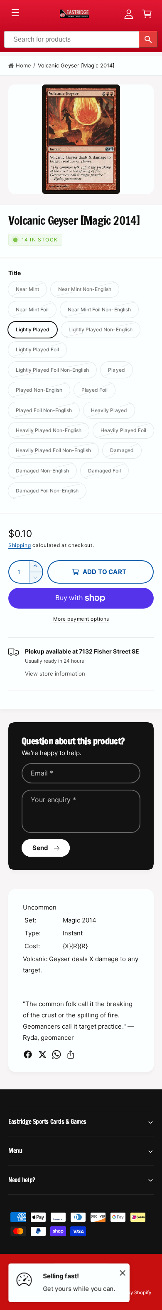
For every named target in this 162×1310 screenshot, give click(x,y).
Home (23, 65)
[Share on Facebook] (28, 1054)
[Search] (148, 39)
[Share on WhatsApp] (56, 1054)
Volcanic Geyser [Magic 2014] (76, 65)
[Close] (122, 1272)
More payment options (81, 619)
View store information (55, 673)
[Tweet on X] (42, 1054)
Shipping (19, 545)
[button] (147, 14)
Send (40, 848)
